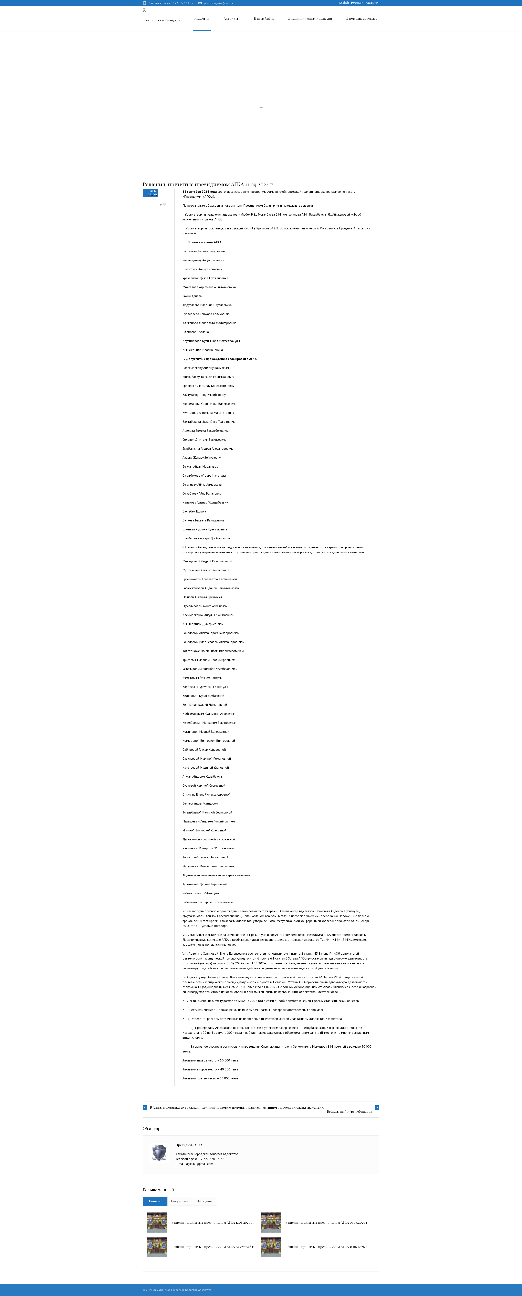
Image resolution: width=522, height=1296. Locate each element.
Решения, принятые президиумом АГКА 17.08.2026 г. (212, 1222)
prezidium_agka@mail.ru (218, 3)
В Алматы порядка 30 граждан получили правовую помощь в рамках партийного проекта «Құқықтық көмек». (237, 1107)
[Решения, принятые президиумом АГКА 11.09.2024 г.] (261, 107)
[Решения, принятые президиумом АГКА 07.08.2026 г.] (271, 1222)
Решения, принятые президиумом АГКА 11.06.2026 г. (326, 1247)
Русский (357, 2)
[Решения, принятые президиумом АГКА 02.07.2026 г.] (157, 1247)
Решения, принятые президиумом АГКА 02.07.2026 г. (212, 1247)
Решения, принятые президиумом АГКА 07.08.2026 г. (326, 1222)
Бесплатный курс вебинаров (349, 1111)
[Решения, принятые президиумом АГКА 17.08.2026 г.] (157, 1222)
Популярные (180, 1201)
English (344, 2)
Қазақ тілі (372, 2)
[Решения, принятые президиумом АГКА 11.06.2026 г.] (271, 1247)
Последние (204, 1201)
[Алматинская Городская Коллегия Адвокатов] (167, 16)
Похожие (155, 1201)
